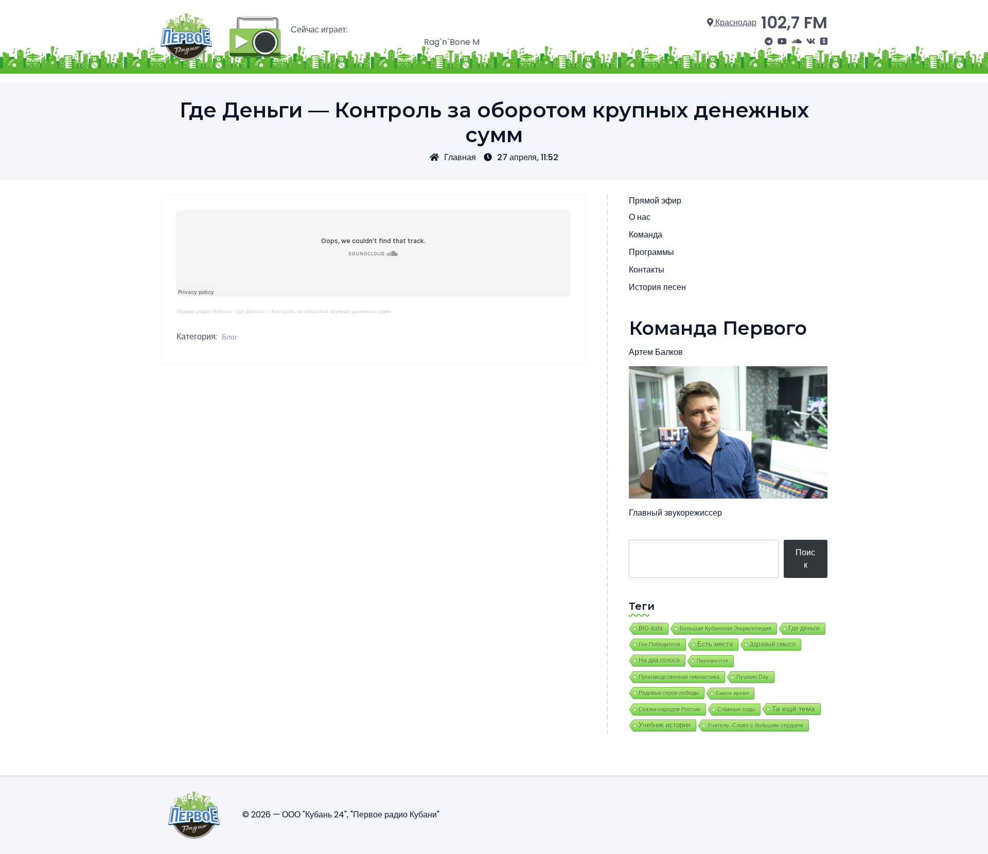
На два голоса (659, 660)
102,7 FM (794, 22)
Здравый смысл (773, 644)
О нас (639, 217)
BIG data (651, 628)
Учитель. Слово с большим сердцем (755, 725)
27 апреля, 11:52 (527, 157)
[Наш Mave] (796, 42)
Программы (651, 252)
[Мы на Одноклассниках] (823, 42)
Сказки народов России (669, 709)
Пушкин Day (752, 677)
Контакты (646, 270)
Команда (645, 235)
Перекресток (712, 660)
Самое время (732, 693)
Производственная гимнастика (679, 677)
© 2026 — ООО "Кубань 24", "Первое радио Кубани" (340, 815)
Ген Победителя (659, 644)
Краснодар (734, 22)
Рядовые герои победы (669, 693)
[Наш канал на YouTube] (782, 42)
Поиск (805, 558)
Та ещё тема (793, 709)
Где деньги (804, 628)
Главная (460, 157)
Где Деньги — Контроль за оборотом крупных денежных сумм (313, 311)
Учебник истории (665, 725)
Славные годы (736, 709)
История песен (657, 287)
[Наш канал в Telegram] (769, 42)
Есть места (715, 644)
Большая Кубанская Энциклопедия (725, 628)
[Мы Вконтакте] (811, 42)
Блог (229, 337)
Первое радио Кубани (204, 311)
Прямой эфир (655, 201)
